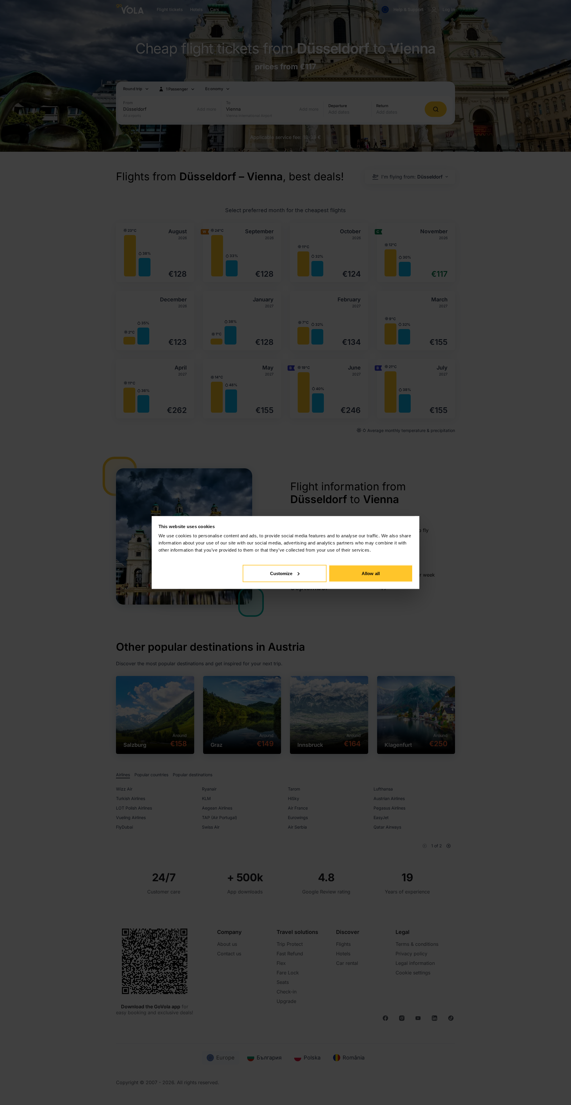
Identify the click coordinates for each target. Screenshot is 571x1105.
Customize (281, 573)
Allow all (371, 573)
